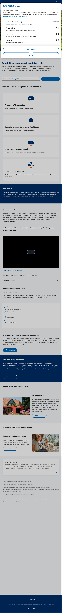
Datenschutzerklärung (9, 16)
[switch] (57, 28)
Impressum (22, 16)
